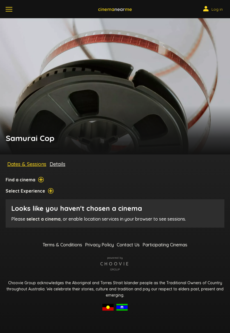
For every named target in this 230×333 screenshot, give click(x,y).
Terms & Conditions (62, 245)
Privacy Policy (99, 245)
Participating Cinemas (164, 245)
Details (57, 164)
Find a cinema (20, 179)
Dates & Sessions (26, 164)
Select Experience (25, 191)
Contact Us (128, 245)
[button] (115, 9)
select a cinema (43, 219)
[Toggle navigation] (9, 9)
